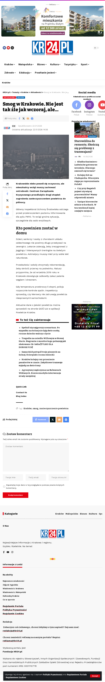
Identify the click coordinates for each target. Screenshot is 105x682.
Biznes (83, 514)
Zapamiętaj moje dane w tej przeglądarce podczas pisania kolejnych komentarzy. (35, 486)
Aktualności (9, 97)
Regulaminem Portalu (77, 674)
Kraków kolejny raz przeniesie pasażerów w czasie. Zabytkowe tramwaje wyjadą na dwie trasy (40, 362)
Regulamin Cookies (13, 613)
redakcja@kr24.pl (12, 630)
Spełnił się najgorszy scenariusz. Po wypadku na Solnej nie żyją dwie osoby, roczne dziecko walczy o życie (39, 330)
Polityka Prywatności (15, 610)
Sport (102, 514)
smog (35, 408)
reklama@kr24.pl (12, 640)
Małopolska (71, 514)
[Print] (32, 118)
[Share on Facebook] (19, 118)
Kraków (20, 97)
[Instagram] (12, 47)
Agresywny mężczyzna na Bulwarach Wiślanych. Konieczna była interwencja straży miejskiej (40, 373)
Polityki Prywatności (53, 674)
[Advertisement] (87, 259)
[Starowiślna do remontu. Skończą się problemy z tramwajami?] (87, 130)
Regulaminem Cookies (16, 677)
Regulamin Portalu (13, 606)
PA (79, 157)
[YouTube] (8, 552)
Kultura (93, 514)
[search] (87, 47)
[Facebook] (4, 47)
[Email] (28, 118)
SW (13, 126)
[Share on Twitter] (23, 118)
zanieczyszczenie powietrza (53, 408)
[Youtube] (8, 47)
